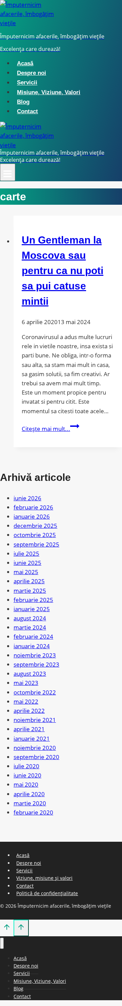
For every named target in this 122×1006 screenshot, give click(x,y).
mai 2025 (26, 572)
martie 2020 (30, 803)
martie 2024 (30, 627)
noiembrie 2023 (35, 655)
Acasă (25, 63)
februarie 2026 (33, 507)
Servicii (27, 83)
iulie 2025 (26, 553)
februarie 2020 (33, 812)
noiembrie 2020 (35, 748)
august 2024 (30, 618)
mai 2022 (26, 701)
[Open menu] (7, 172)
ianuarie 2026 (32, 516)
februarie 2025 (33, 600)
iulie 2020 (26, 766)
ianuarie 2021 (32, 738)
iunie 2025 (27, 563)
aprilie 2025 (29, 581)
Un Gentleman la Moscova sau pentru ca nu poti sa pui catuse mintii (62, 270)
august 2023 (30, 673)
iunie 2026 (27, 498)
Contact (27, 111)
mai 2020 (26, 784)
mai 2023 (26, 683)
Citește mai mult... (50, 429)
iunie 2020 (27, 775)
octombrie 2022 (35, 692)
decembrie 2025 (35, 526)
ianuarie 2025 (32, 609)
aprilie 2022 (29, 711)
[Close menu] (2, 943)
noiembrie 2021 (35, 720)
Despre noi (31, 73)
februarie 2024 (33, 636)
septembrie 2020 (36, 757)
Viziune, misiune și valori (44, 878)
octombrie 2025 (35, 535)
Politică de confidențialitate (47, 893)
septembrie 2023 (36, 664)
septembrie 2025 (36, 544)
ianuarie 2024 (32, 646)
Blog (23, 102)
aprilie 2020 (29, 794)
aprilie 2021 (29, 729)
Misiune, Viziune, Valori (48, 92)
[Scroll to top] (7, 928)
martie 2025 (30, 590)
